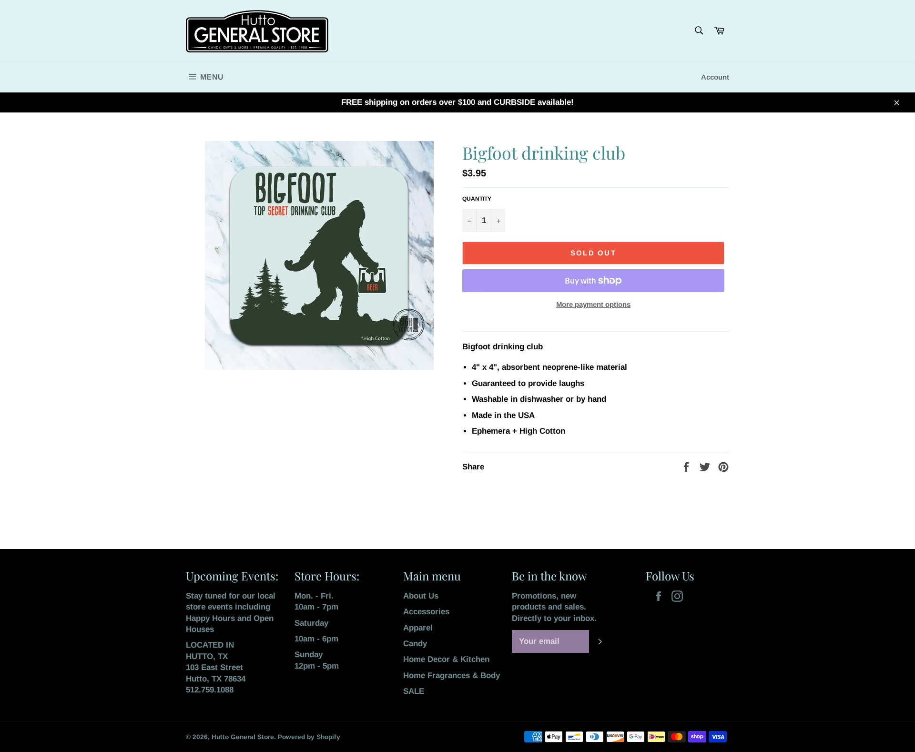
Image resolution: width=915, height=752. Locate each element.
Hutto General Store (243, 737)
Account (715, 77)
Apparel (418, 627)
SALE (413, 691)
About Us (420, 595)
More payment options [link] (593, 304)
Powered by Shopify (309, 737)
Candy (415, 643)
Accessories (426, 611)
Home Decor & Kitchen (446, 659)
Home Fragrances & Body (451, 675)
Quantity (476, 198)
